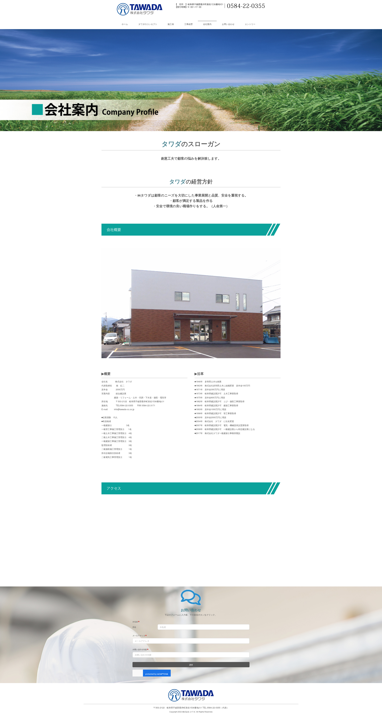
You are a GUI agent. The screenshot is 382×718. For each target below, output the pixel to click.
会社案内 (207, 24)
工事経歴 (188, 24)
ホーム (125, 24)
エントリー (250, 24)
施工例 (171, 24)
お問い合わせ (228, 24)
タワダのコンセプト (147, 24)
